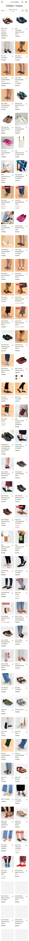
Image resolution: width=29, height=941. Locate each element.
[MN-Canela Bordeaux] (21, 632)
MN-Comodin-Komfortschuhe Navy (19, 31)
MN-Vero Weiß (4, 420)
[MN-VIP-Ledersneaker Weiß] (7, 745)
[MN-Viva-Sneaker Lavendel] (21, 836)
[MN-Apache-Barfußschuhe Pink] (21, 217)
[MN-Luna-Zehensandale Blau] (7, 265)
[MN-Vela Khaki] (7, 701)
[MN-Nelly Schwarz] (7, 289)
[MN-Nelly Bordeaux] (21, 47)
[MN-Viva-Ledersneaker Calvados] (21, 511)
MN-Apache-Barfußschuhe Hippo (5, 129)
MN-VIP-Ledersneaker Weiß (5, 755)
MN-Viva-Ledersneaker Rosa (19, 202)
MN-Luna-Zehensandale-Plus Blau (5, 105)
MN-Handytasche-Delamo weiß (5, 177)
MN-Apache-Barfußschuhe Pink (19, 227)
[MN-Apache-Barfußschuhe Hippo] (7, 119)
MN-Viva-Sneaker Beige (18, 823)
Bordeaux (16, 376)
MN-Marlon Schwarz (19, 571)
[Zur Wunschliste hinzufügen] (12, 29)
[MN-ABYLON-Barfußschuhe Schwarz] (7, 336)
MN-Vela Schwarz (18, 398)
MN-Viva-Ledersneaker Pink (5, 152)
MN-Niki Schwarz (18, 688)
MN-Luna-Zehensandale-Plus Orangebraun (5, 80)
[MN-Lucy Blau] (7, 769)
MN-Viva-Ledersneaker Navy (5, 227)
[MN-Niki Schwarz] (21, 679)
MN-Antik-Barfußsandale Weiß (19, 322)
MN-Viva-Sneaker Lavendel (18, 846)
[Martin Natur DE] (14, 2)
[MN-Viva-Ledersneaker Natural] (21, 119)
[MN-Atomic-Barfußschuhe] (21, 360)
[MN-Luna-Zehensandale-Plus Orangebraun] (7, 69)
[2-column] (26, 10)
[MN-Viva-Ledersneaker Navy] (7, 217)
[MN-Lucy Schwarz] (21, 791)
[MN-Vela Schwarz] (21, 389)
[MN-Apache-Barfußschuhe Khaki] (7, 911)
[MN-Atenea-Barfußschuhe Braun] (7, 511)
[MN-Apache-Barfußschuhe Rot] (21, 862)
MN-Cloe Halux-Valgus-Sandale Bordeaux (4, 32)
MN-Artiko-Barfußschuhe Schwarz (5, 497)
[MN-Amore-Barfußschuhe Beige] (7, 312)
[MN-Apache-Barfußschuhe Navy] (21, 887)
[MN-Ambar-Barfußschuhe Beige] (7, 608)
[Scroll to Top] (26, 932)
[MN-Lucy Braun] (21, 769)
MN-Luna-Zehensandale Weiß (19, 275)
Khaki (16, 379)
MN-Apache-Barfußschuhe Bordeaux (19, 921)
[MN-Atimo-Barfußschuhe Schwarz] (21, 436)
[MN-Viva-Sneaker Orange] (7, 836)
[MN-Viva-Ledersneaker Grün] (7, 192)
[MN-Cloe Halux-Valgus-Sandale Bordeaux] (7, 20)
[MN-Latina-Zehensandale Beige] (7, 655)
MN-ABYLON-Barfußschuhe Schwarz (5, 346)
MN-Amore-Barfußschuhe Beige (5, 322)
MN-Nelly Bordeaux (18, 57)
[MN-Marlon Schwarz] (21, 562)
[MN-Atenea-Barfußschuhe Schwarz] (21, 487)
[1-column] (22, 10)
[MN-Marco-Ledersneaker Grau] (21, 463)
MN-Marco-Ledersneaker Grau (19, 473)
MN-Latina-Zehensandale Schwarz (5, 642)
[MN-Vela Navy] (7, 723)
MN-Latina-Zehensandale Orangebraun (19, 618)
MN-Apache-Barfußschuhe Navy (19, 897)
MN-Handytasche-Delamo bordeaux (19, 421)
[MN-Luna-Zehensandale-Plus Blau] (7, 95)
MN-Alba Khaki (18, 593)
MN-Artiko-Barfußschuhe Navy (19, 105)
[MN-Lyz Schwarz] (7, 47)
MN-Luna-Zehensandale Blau (5, 275)
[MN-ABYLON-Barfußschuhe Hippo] (21, 336)
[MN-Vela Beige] (21, 723)
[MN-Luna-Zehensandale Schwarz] (21, 241)
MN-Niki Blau (19, 709)
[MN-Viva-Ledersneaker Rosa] (21, 192)
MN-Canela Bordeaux (18, 641)
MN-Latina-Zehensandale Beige (5, 665)
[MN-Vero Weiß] (7, 411)
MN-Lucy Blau (4, 778)
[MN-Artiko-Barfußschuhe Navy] (21, 95)
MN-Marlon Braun (5, 593)
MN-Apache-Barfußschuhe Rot (19, 872)
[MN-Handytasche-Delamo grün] (21, 537)
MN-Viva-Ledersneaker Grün (5, 202)
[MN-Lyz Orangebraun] (21, 655)
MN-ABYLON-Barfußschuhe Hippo (19, 346)
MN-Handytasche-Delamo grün (19, 547)
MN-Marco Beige (4, 571)
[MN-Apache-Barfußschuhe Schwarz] (7, 887)
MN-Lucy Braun (18, 778)
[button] (26, 2)
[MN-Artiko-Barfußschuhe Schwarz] (7, 487)
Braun (22, 376)
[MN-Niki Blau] (21, 701)
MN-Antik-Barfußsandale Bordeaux (19, 299)
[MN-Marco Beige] (7, 562)
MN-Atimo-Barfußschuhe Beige (5, 370)
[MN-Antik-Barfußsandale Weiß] (21, 312)
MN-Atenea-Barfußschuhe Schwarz (19, 497)
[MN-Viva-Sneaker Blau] (7, 862)
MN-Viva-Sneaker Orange (4, 846)
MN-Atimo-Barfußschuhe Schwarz (19, 446)
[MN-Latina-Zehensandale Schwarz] (7, 632)
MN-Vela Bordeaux (4, 398)
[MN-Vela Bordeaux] (7, 389)
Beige (19, 376)
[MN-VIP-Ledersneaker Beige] (21, 745)
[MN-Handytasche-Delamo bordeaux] (21, 411)
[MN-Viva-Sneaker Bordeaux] (7, 813)
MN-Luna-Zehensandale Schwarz (19, 251)
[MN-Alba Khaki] (21, 584)
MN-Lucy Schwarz (18, 800)
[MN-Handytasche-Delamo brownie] (7, 537)
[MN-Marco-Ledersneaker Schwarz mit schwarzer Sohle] (7, 436)
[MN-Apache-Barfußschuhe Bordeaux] (21, 911)
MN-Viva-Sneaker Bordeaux (4, 823)
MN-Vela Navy (4, 732)
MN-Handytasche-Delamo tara (19, 152)
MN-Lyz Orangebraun (19, 665)
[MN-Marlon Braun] (7, 584)
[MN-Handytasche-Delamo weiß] (7, 166)
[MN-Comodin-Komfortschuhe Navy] (21, 20)
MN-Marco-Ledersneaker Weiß (5, 251)
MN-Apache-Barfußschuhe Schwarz (5, 897)
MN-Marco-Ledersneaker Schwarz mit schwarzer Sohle (5, 448)
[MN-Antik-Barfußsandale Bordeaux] (21, 289)
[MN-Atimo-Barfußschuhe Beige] (7, 360)
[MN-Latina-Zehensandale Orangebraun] (21, 608)
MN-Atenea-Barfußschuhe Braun (5, 521)
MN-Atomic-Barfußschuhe (19, 369)
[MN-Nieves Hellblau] (7, 679)
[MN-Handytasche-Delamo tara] (21, 143)
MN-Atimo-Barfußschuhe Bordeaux (5, 473)
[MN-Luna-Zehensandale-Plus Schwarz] (21, 69)
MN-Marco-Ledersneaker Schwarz (19, 176)
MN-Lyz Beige (5, 799)
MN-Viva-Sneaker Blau (4, 872)
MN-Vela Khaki (4, 710)
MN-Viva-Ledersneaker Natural (19, 129)
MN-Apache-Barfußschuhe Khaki (5, 921)
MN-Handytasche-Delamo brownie (5, 547)
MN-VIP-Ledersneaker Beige (19, 755)
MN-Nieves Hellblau (4, 688)
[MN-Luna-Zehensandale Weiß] (21, 265)
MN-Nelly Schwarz (4, 298)
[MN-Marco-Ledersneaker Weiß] (7, 241)
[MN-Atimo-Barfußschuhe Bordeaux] (7, 463)
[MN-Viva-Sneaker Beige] (21, 813)
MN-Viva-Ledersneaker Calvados (19, 521)
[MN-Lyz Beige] (7, 791)
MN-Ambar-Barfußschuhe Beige (5, 618)
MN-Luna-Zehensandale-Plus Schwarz (19, 80)
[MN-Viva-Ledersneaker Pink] (7, 143)
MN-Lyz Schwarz (4, 57)
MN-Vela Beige (18, 732)
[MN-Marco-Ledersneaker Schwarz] (21, 166)
